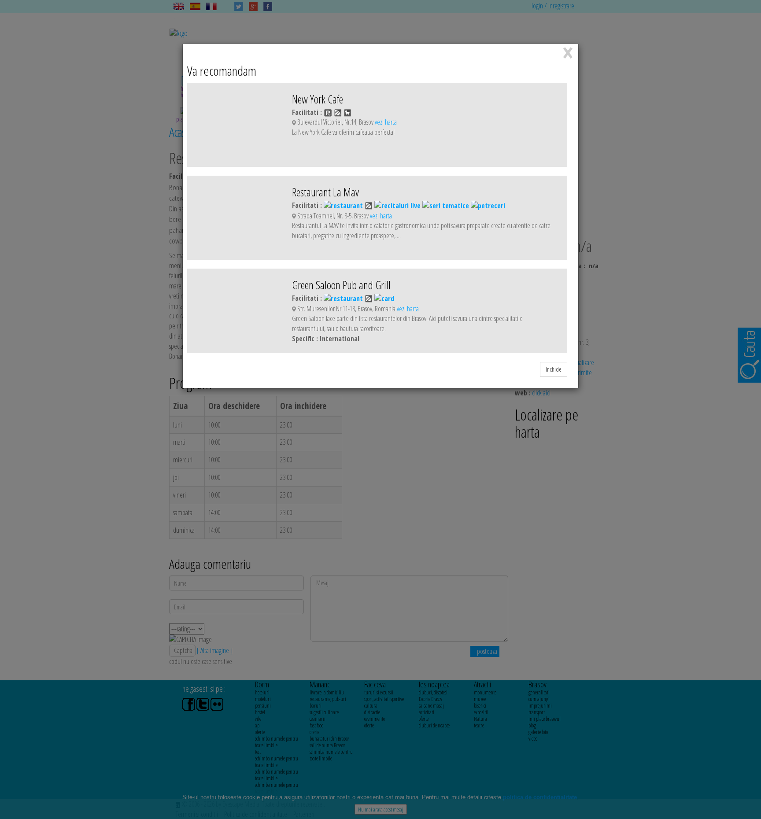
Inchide (554, 369)
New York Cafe (317, 99)
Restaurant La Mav (325, 191)
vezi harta (386, 122)
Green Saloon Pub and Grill (341, 284)
